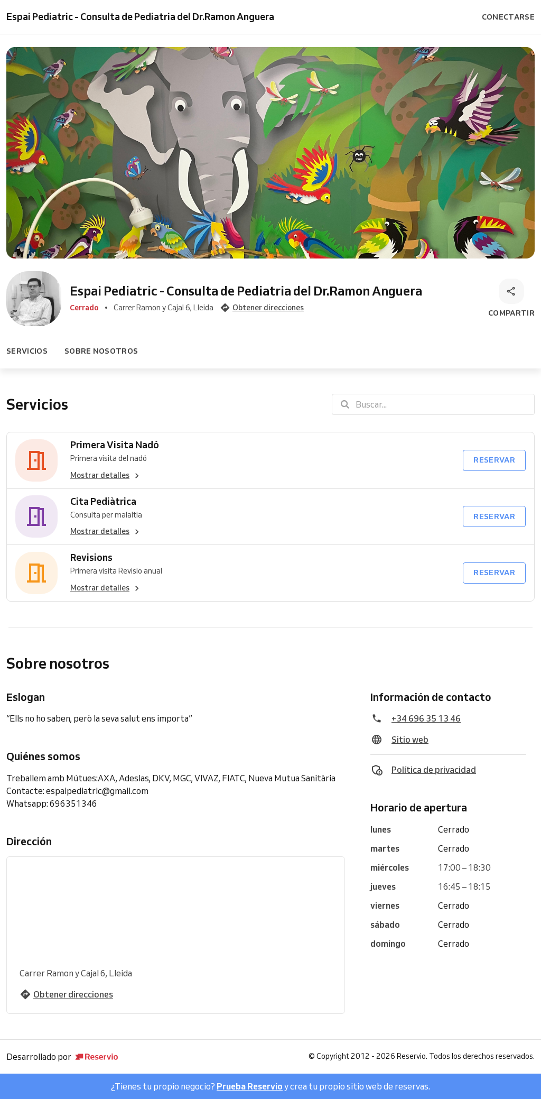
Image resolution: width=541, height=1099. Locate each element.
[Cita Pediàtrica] (36, 517)
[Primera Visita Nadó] (36, 460)
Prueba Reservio (250, 1086)
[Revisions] (36, 573)
